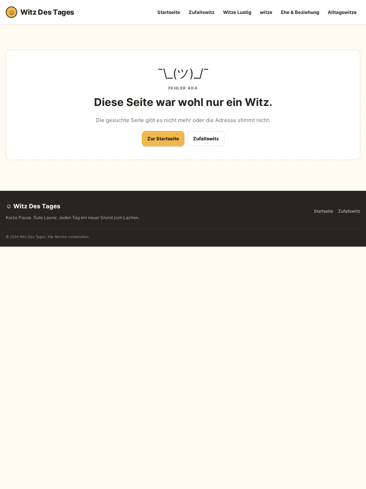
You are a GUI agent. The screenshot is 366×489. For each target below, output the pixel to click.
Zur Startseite (163, 138)
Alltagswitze (342, 12)
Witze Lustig (237, 12)
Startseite (168, 12)
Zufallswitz (201, 12)
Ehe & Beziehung (300, 12)
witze (266, 12)
